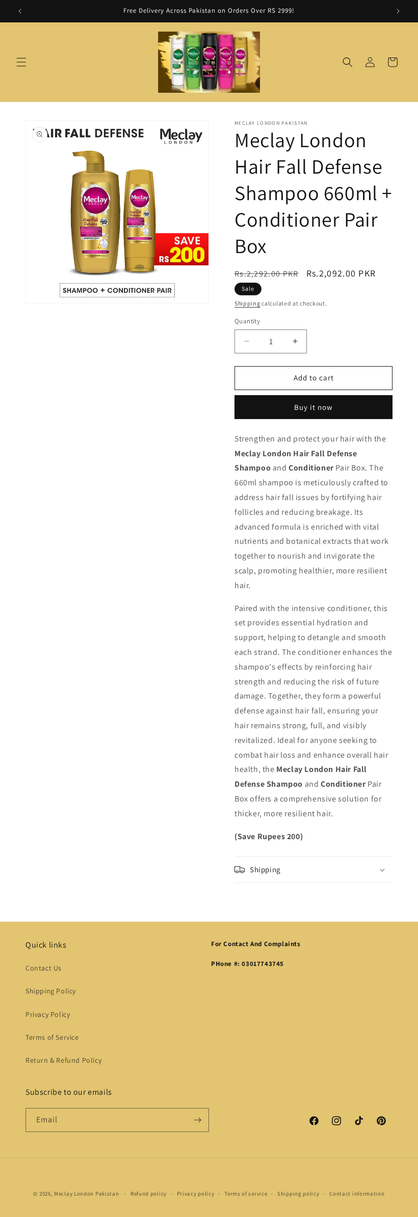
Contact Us (43, 968)
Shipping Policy (50, 990)
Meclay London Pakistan (86, 1193)
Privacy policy (196, 1193)
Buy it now (313, 407)
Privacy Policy (47, 1014)
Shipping (247, 303)
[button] (21, 62)
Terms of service (245, 1193)
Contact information (356, 1193)
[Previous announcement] (20, 11)
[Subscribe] (197, 1120)
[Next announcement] (398, 11)
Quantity (247, 321)
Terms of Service (52, 1037)
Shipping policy (298, 1193)
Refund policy (148, 1193)
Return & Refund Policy (63, 1060)
